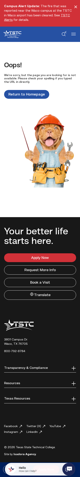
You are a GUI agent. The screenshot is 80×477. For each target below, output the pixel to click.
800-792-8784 (14, 351)
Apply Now (40, 258)
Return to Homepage (26, 94)
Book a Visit (40, 282)
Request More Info (40, 270)
